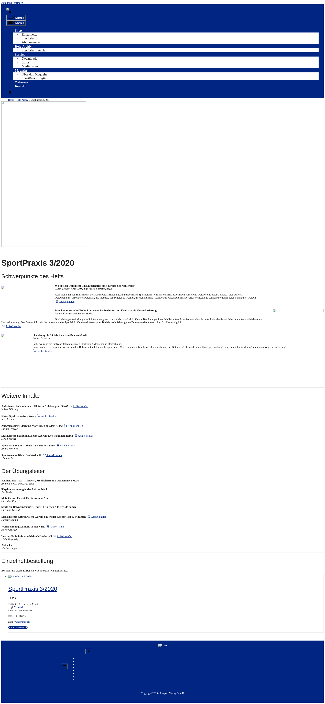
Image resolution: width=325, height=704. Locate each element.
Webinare (21, 82)
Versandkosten (22, 621)
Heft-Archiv (23, 46)
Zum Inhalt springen (12, 2)
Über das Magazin (34, 74)
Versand (18, 607)
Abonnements (31, 42)
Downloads (29, 58)
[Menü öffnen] (64, 666)
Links (25, 62)
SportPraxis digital (35, 78)
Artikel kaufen (66, 301)
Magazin (21, 70)
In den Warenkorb (18, 627)
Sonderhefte (30, 38)
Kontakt (20, 86)
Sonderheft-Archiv (34, 50)
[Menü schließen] (88, 651)
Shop (18, 30)
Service (20, 54)
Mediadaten (30, 66)
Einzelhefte (29, 34)
